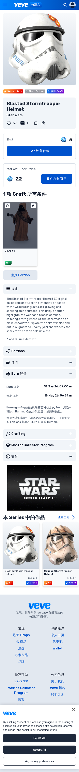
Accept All (39, 749)
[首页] (21, 5)
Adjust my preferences (39, 761)
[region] (39, 737)
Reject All (39, 737)
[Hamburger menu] (5, 4)
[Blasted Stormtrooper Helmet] (21, 567)
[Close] (73, 709)
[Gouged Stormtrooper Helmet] (61, 567)
